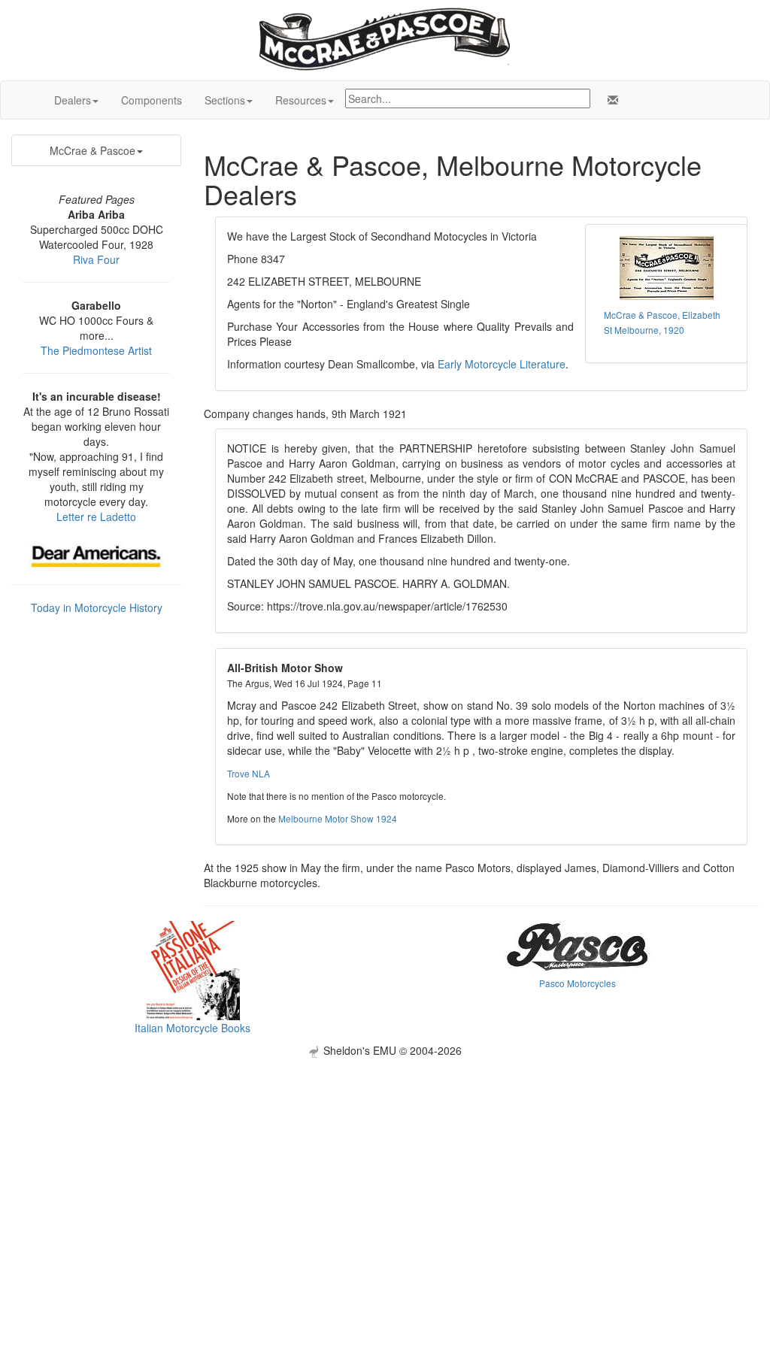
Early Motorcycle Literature (501, 363)
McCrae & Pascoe (92, 150)
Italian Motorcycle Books (192, 1027)
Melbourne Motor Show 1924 (337, 818)
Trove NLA (248, 773)
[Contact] (609, 100)
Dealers (72, 100)
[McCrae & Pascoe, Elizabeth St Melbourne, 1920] (666, 268)
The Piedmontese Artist (96, 350)
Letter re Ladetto (96, 516)
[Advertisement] (385, 1163)
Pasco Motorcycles (577, 983)
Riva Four (96, 259)
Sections (225, 100)
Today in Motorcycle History (96, 607)
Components (151, 100)
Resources (300, 100)
